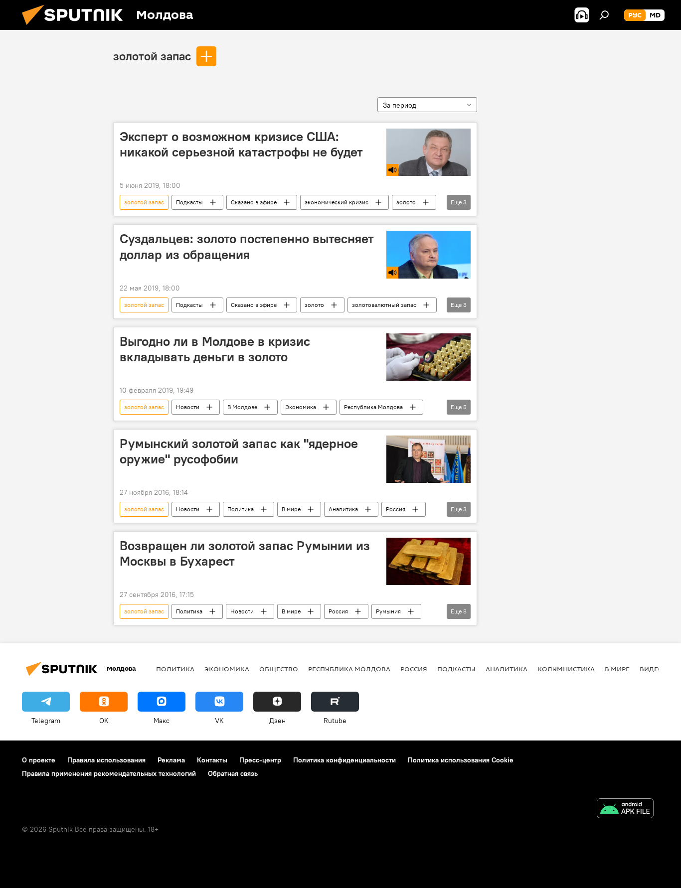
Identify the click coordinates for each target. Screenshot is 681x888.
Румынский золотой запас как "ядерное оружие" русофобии (239, 451)
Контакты (212, 759)
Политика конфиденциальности (344, 759)
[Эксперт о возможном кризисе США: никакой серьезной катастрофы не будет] (428, 152)
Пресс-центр (260, 759)
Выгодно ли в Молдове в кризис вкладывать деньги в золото (215, 349)
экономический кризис (336, 202)
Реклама (171, 759)
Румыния (388, 611)
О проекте (38, 759)
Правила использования (106, 759)
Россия (395, 509)
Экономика (300, 407)
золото (406, 202)
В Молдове (242, 407)
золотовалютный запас (384, 304)
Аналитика (343, 509)
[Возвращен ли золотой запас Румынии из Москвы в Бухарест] (428, 561)
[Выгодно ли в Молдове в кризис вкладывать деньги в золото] (428, 357)
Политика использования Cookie (460, 759)
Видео (652, 668)
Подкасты (189, 202)
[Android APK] (625, 809)
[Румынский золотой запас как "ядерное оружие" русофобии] (428, 459)
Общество (278, 668)
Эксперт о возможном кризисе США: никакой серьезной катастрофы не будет (241, 144)
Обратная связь (233, 773)
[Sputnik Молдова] (76, 27)
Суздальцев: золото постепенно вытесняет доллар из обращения (247, 246)
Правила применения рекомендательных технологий (109, 773)
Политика (240, 509)
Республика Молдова (373, 407)
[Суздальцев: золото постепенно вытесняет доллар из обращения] (428, 254)
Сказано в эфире (254, 202)
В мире (291, 509)
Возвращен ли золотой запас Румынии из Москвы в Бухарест (245, 553)
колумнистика (566, 668)
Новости (187, 407)
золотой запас (152, 55)
